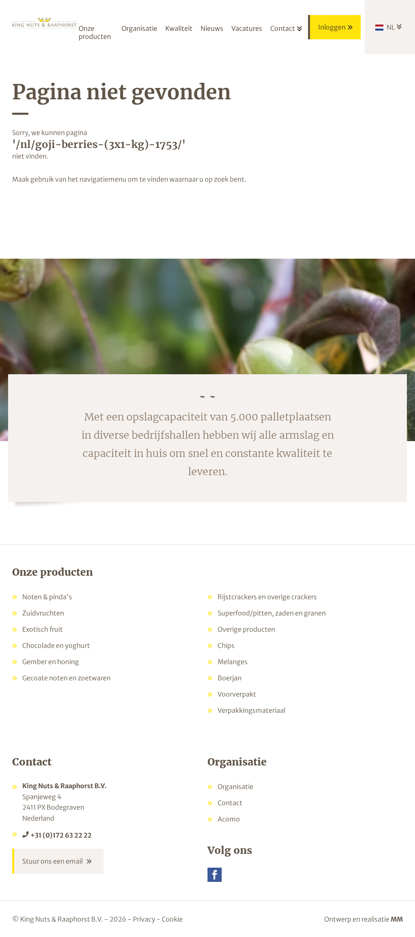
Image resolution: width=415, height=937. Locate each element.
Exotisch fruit (42, 629)
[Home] (44, 25)
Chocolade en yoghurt (56, 645)
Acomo (229, 819)
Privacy (144, 919)
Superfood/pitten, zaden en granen (272, 613)
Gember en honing (50, 662)
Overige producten (246, 629)
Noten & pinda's (47, 597)
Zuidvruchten (43, 613)
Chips (226, 645)
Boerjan (230, 678)
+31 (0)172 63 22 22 (61, 835)
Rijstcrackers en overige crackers (267, 597)
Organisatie (235, 787)
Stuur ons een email (52, 861)
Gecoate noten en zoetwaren (66, 678)
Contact (230, 803)
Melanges (233, 662)
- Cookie (169, 919)
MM (397, 919)
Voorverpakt (237, 694)
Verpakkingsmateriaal (251, 710)
